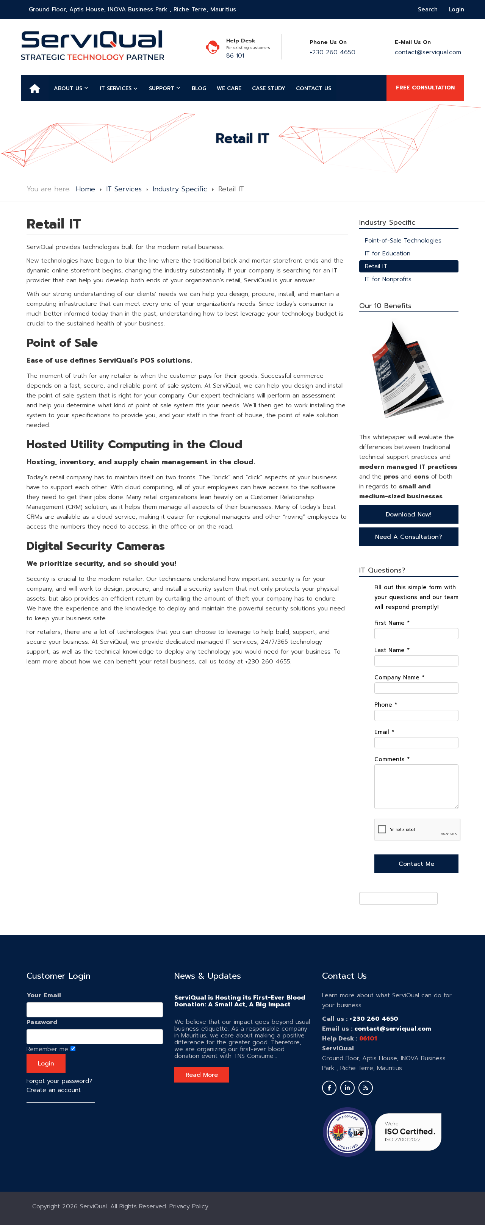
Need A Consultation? (408, 536)
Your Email (44, 995)
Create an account (54, 1090)
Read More (202, 1075)
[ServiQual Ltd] (92, 45)
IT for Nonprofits (388, 279)
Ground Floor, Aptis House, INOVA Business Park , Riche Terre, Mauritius (132, 9)
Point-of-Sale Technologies (403, 240)
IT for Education (387, 253)
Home (85, 189)
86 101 (235, 55)
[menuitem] (34, 88)
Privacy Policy (188, 1206)
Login (456, 9)
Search (428, 9)
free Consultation (425, 88)
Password (42, 1022)
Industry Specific (180, 189)
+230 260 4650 (332, 52)
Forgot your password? (59, 1081)
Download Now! (409, 514)
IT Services (124, 189)
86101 (368, 1038)
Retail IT (376, 266)
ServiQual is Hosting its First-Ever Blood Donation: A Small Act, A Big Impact (239, 1001)
